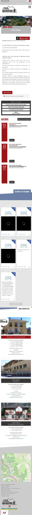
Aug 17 (11, 247)
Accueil (4, 27)
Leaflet (25, 480)
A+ (8, 1)
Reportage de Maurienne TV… (18, 166)
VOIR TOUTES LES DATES (24, 119)
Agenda (10, 27)
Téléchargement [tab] (7, 92)
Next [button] (28, 21)
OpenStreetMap (29, 480)
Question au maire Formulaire (16, 107)
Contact (29, 3)
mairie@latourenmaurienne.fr (16, 397)
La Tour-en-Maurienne (8, 212)
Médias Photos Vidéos (16, 113)
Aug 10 (11, 279)
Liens (25, 3)
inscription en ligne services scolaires (16, 104)
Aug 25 (11, 214)
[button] (3, 455)
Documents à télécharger (16, 109)
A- (2, 1)
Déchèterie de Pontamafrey (17, 147)
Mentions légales (19, 3)
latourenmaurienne (6, 214)
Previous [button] (4, 21)
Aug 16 (26, 247)
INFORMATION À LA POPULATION (18, 126)
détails (12, 140)
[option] (16, 21)
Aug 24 (26, 214)
